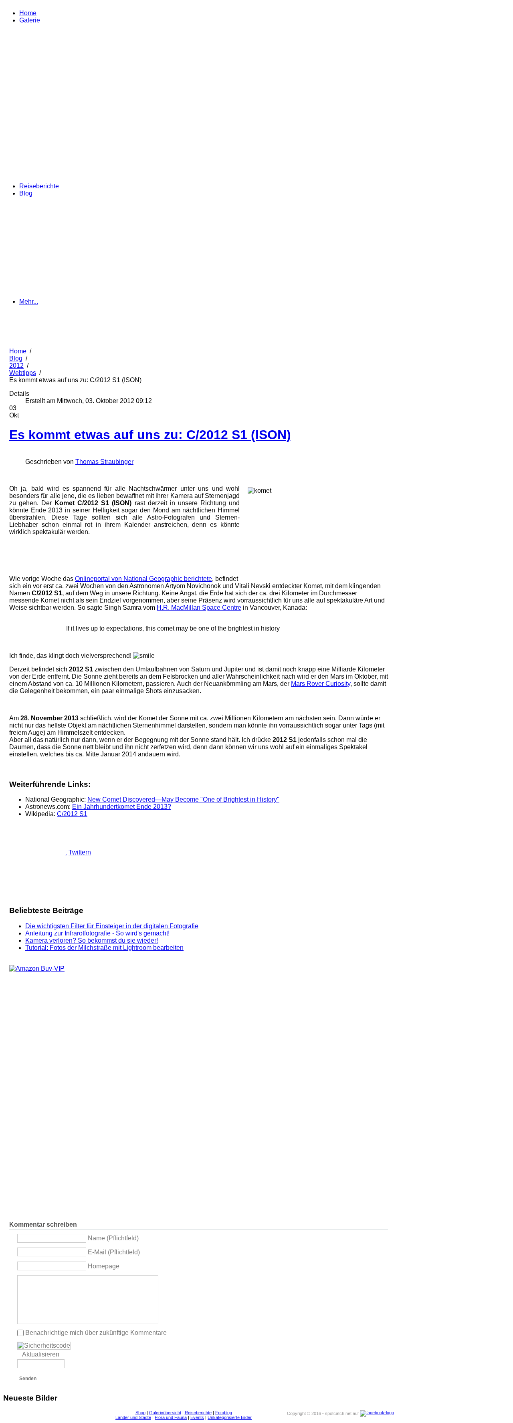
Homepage (103, 1265)
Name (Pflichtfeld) (113, 1238)
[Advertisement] (103, 552)
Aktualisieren (40, 1354)
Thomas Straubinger (104, 461)
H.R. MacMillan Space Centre (199, 607)
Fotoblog (223, 1412)
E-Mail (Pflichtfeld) (114, 1252)
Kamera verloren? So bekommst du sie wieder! (91, 940)
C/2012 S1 (72, 813)
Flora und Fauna (171, 1417)
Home (27, 13)
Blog (25, 193)
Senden (27, 1378)
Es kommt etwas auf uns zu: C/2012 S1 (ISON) (150, 434)
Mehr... (28, 301)
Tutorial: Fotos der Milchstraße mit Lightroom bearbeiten (104, 947)
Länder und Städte (133, 1417)
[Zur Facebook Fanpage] (377, 1413)
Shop (140, 1412)
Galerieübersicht (165, 1412)
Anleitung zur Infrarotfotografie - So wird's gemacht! (97, 933)
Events (197, 1417)
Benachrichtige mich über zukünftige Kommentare (96, 1332)
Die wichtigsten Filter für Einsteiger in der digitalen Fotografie (111, 926)
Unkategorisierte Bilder (230, 1417)
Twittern (80, 852)
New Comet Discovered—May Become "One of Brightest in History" (183, 799)
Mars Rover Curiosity (320, 683)
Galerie (29, 20)
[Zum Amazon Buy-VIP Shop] (37, 968)
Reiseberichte (39, 186)
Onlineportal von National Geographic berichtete (143, 578)
